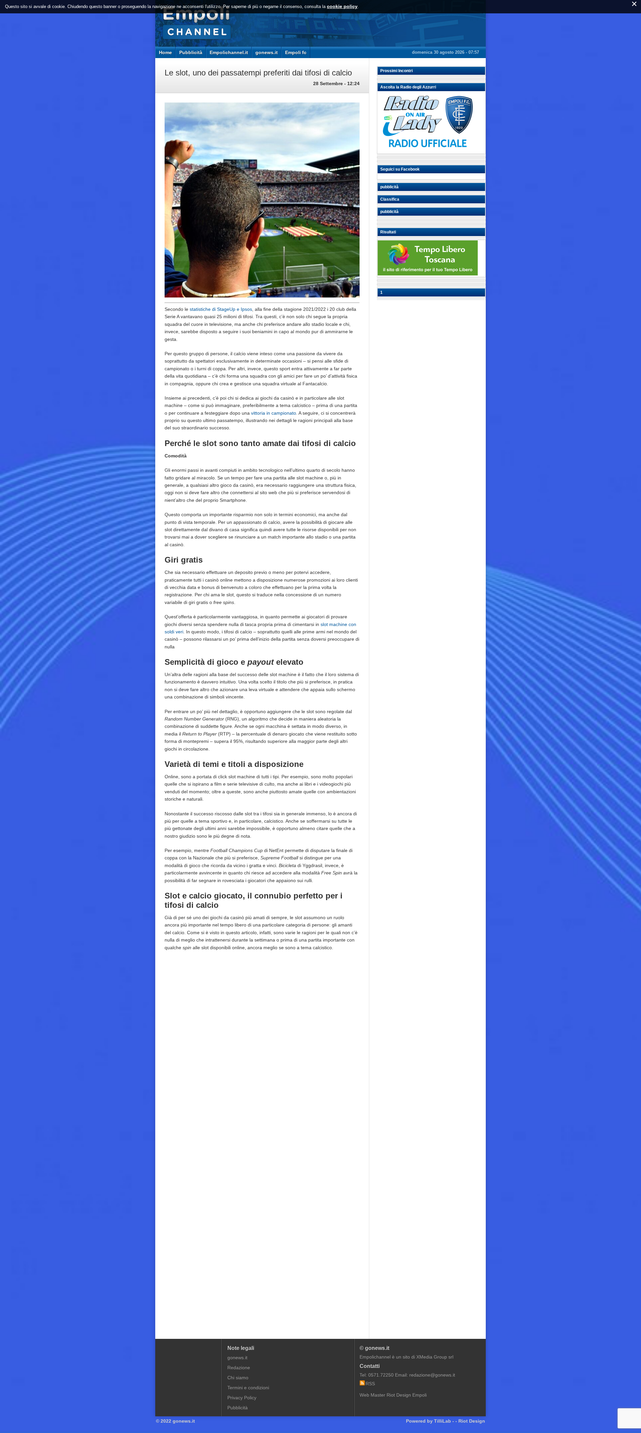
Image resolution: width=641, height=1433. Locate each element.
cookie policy (342, 6)
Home (165, 52)
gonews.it (266, 52)
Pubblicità (190, 52)
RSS (370, 1383)
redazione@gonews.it (432, 1375)
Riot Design (471, 1421)
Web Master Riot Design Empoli (393, 1395)
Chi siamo (237, 1377)
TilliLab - (444, 1421)
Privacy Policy (241, 1397)
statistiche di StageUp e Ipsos (221, 309)
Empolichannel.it (229, 52)
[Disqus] (262, 1057)
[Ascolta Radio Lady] (428, 150)
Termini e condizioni (248, 1387)
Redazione (238, 1367)
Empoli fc (295, 52)
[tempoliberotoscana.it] (428, 273)
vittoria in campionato (273, 413)
